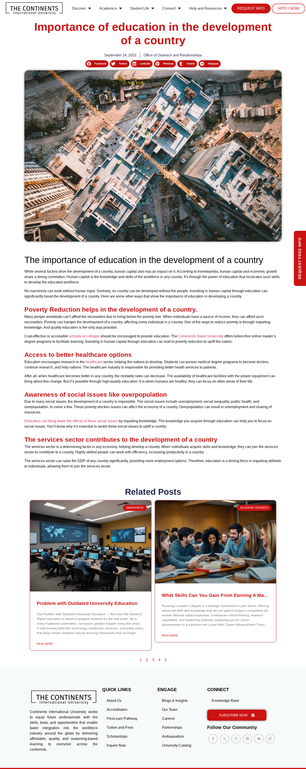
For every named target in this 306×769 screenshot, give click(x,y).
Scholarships (117, 736)
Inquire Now (116, 745)
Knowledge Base (225, 701)
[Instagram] (236, 738)
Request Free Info (300, 258)
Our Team (169, 709)
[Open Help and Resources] (225, 8)
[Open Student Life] (152, 8)
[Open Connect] (179, 8)
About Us (114, 701)
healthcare (94, 362)
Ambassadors (173, 736)
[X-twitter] (224, 738)
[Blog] (270, 738)
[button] (96, 63)
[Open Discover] (89, 8)
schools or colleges (84, 336)
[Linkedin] (247, 738)
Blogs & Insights (175, 701)
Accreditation (117, 709)
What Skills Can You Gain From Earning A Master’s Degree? (229, 595)
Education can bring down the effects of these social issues (71, 421)
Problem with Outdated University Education (87, 603)
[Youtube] (258, 738)
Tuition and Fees (120, 727)
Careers (168, 718)
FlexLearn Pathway (122, 718)
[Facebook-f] (213, 738)
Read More (45, 643)
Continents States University (200, 336)
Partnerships (172, 727)
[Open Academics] (120, 8)
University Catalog (176, 745)
